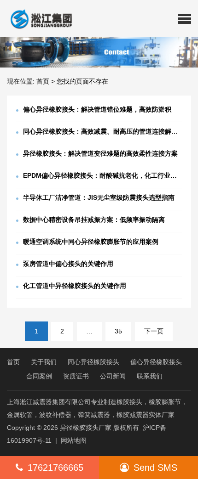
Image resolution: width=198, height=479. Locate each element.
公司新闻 (113, 376)
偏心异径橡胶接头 (156, 362)
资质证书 (76, 376)
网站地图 (74, 440)
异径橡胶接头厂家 (85, 427)
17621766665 (55, 467)
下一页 (153, 331)
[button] (184, 18)
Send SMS (155, 467)
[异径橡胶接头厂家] (37, 18)
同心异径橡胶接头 (93, 362)
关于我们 (44, 362)
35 (118, 331)
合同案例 (39, 376)
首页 (42, 81)
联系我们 (150, 376)
